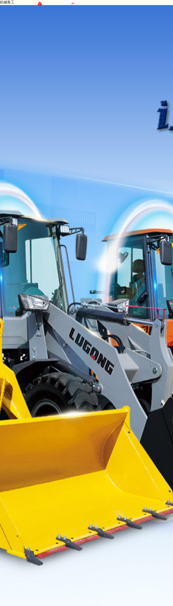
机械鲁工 (97, 3)
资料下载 (115, 3)
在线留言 (123, 3)
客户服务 (106, 3)
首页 (73, 3)
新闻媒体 (89, 3)
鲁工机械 (80, 3)
